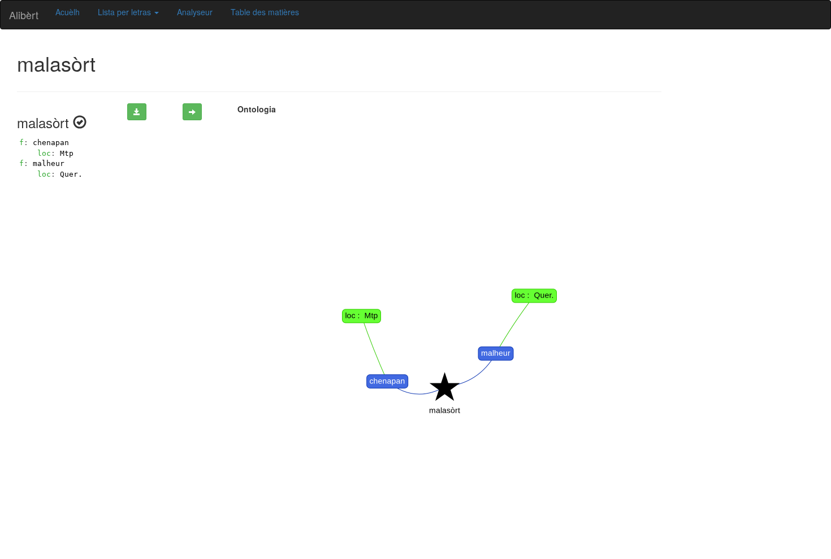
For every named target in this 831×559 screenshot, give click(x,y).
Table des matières (265, 12)
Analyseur (195, 12)
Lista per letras (125, 12)
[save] (136, 111)
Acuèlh (67, 12)
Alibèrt (23, 14)
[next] (192, 111)
